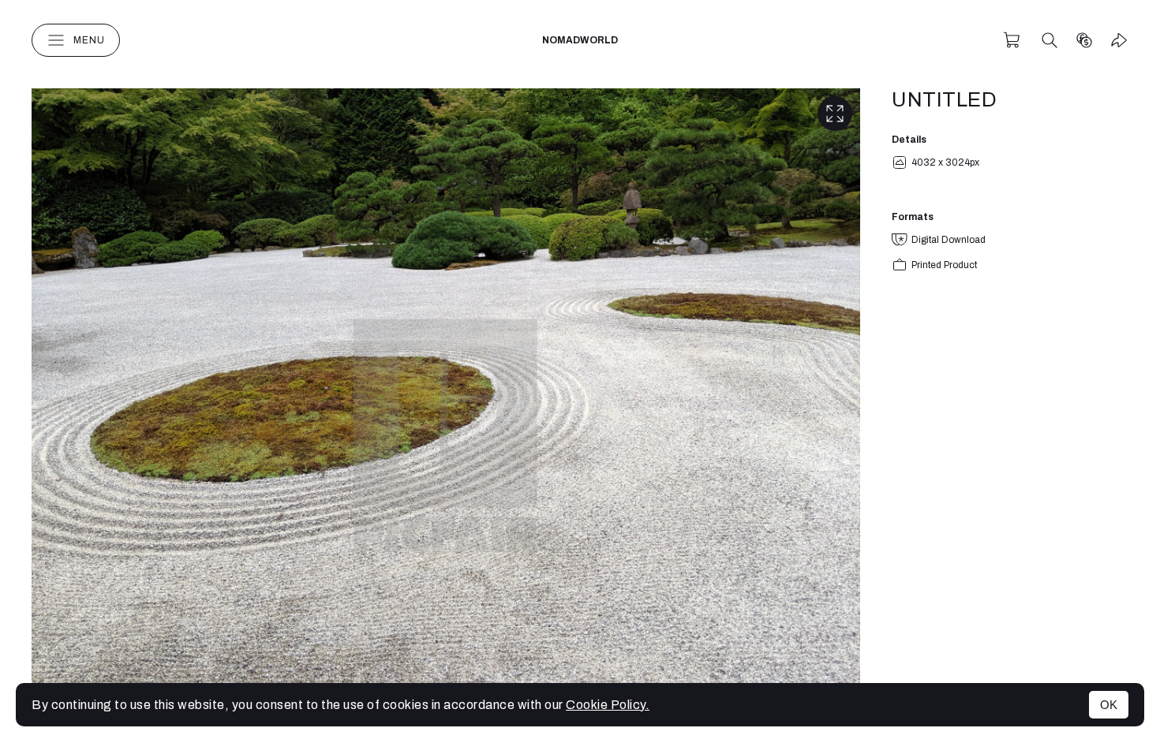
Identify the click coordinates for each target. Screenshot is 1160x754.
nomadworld (580, 40)
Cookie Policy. (607, 704)
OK (1108, 704)
